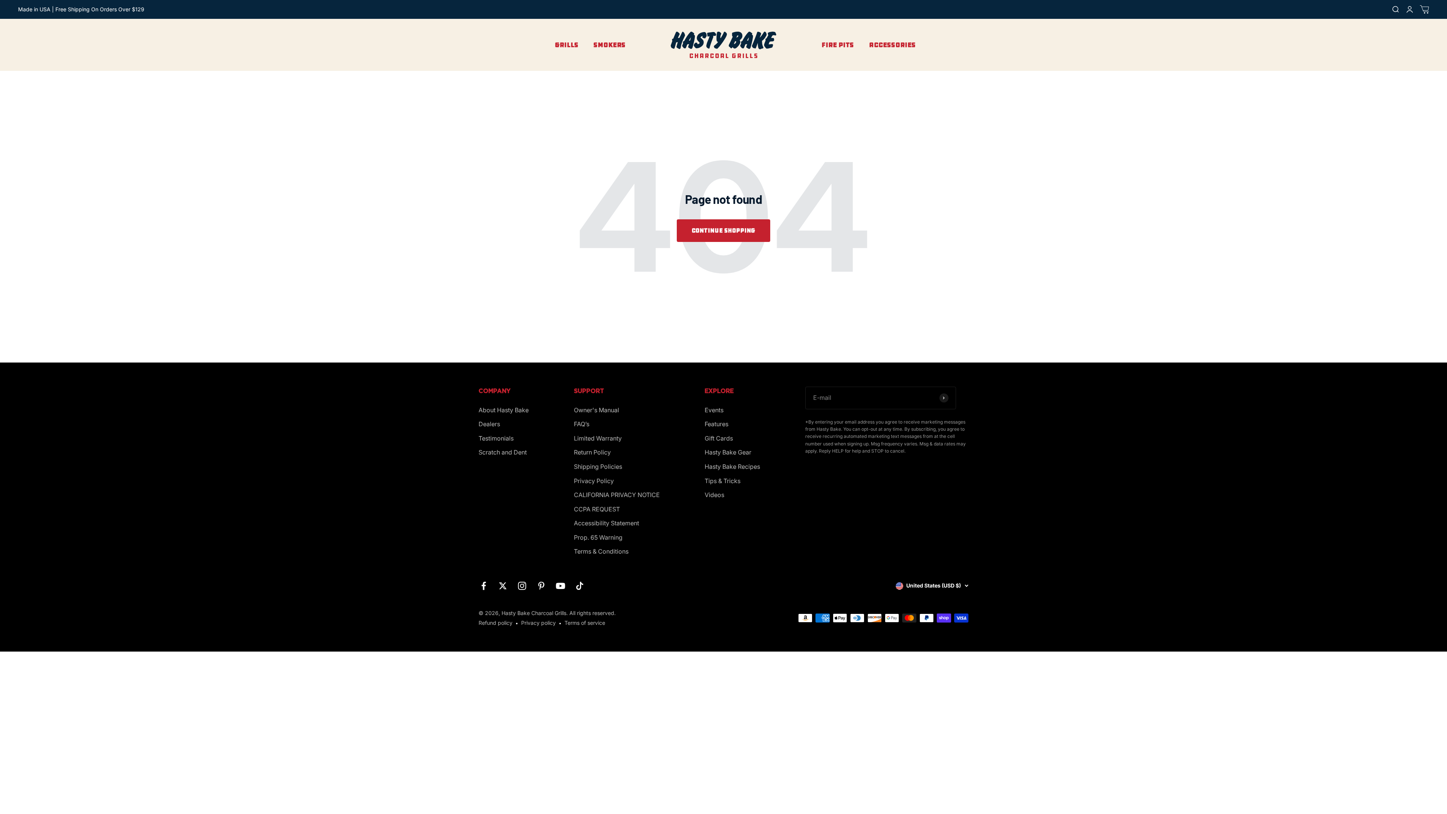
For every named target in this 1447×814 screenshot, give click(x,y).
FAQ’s (581, 424)
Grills (566, 45)
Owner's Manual (596, 410)
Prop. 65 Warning (598, 537)
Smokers (609, 45)
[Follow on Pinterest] (541, 586)
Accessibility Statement (606, 523)
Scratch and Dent (503, 452)
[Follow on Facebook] (484, 586)
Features (716, 424)
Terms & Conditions (601, 551)
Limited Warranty (598, 438)
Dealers (489, 424)
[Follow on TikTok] (580, 586)
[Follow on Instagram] (522, 586)
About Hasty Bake (504, 410)
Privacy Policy (594, 481)
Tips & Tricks (722, 481)
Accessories (892, 45)
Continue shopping (723, 230)
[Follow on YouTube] (560, 586)
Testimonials (496, 438)
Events (714, 410)
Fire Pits (837, 45)
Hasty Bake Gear (728, 452)
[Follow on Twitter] (503, 586)
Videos (714, 495)
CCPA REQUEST (597, 509)
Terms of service (584, 623)
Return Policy (592, 452)
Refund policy (495, 623)
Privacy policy (538, 623)
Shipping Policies (598, 466)
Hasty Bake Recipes (732, 466)
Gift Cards (719, 438)
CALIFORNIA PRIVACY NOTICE (617, 495)
